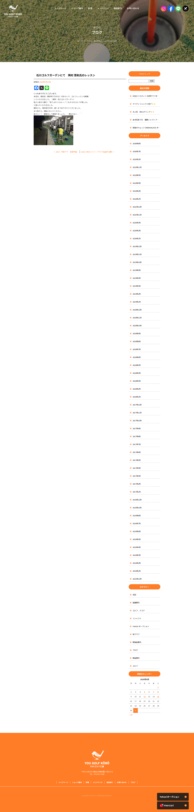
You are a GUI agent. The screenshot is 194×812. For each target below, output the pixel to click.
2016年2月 (137, 563)
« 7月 (131, 715)
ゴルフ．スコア (139, 610)
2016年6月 (137, 531)
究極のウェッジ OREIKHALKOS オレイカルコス (146, 127)
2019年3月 (137, 286)
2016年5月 (137, 539)
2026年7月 (137, 151)
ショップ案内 (77, 8)
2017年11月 (137, 412)
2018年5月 (137, 365)
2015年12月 (137, 579)
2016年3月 (137, 555)
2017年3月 (137, 476)
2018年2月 (137, 389)
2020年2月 (137, 230)
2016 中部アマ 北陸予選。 (66, 152)
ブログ (135, 650)
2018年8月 (137, 341)
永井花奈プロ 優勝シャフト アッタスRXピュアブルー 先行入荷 (146, 119)
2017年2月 (137, 484)
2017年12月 (137, 404)
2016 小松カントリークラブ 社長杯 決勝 (97, 152)
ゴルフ (135, 666)
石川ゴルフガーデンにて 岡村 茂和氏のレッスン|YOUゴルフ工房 (97, 41)
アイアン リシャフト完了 (142, 104)
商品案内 (136, 658)
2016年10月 (137, 507)
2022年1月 (137, 199)
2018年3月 (137, 381)
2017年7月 (137, 444)
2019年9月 (137, 270)
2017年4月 (137, 468)
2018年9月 (137, 333)
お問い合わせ (133, 8)
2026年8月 (137, 143)
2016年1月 (137, 571)
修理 (90, 8)
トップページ (60, 8)
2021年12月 (137, 207)
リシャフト (137, 618)
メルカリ (173, 805)
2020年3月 (137, 222)
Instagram (163, 8)
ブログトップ (144, 74)
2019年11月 (137, 254)
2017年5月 (137, 460)
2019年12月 (137, 246)
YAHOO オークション (141, 626)
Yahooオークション (173, 797)
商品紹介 (117, 8)
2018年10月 (137, 325)
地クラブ (136, 634)
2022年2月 (137, 191)
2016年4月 (137, 547)
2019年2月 (137, 294)
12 (144, 696)
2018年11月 (137, 317)
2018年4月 (137, 373)
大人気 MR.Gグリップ (141, 112)
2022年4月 (137, 183)
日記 (134, 594)
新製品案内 (137, 642)
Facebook (170, 8)
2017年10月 (137, 420)
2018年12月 (137, 309)
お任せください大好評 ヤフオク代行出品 (146, 96)
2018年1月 (137, 397)
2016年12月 (137, 499)
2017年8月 (137, 436)
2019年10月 (137, 262)
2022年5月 (137, 175)
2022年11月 (137, 167)
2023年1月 (137, 159)
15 (158, 696)
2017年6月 (137, 452)
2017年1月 (137, 491)
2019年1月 (137, 302)
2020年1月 (137, 238)
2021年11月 (137, 214)
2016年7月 (137, 523)
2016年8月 (137, 515)
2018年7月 (137, 349)
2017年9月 (137, 428)
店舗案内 (136, 602)
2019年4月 (137, 278)
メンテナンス (103, 8)
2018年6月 (137, 357)
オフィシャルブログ (185, 8)
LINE (177, 8)
